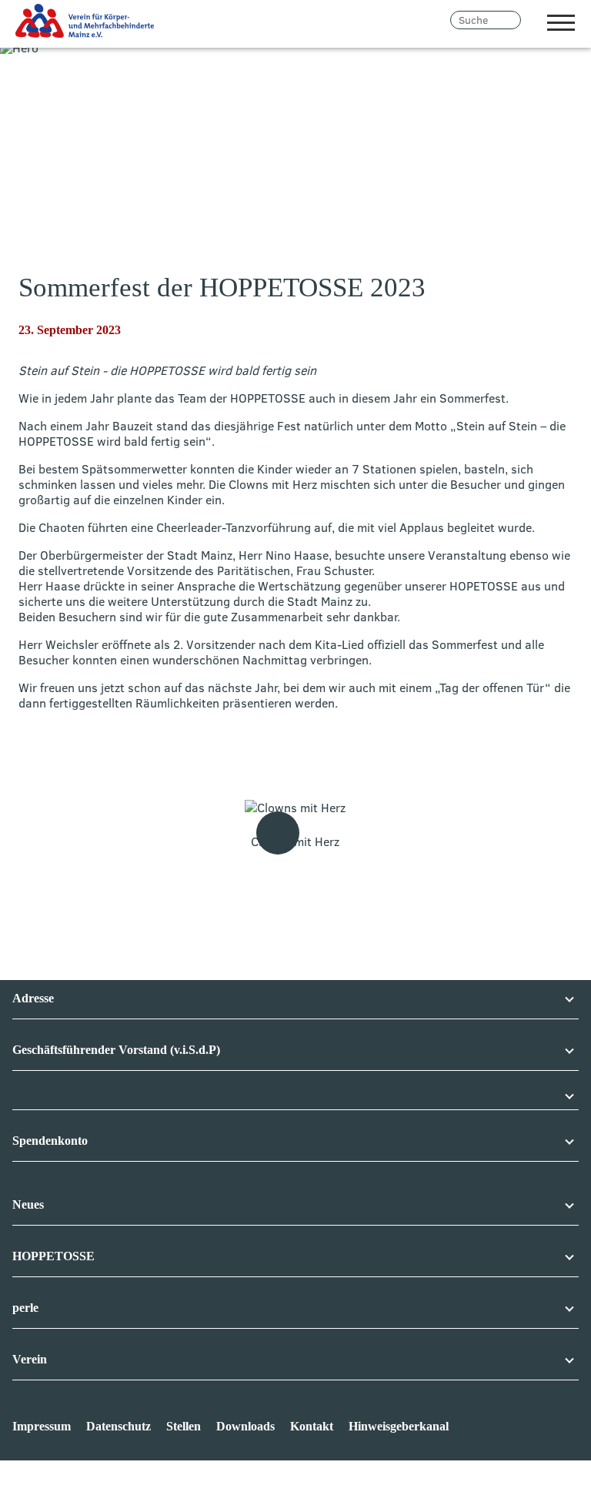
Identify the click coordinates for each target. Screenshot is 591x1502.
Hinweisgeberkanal (399, 1426)
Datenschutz (118, 1426)
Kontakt (311, 1426)
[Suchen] (531, 20)
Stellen (183, 1426)
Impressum (41, 1426)
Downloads (245, 1426)
